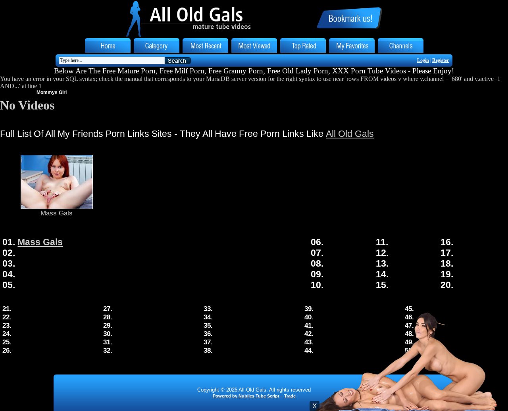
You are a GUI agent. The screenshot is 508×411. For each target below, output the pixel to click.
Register (440, 60)
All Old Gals (350, 134)
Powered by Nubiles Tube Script (246, 396)
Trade (290, 396)
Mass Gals (56, 213)
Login (423, 60)
